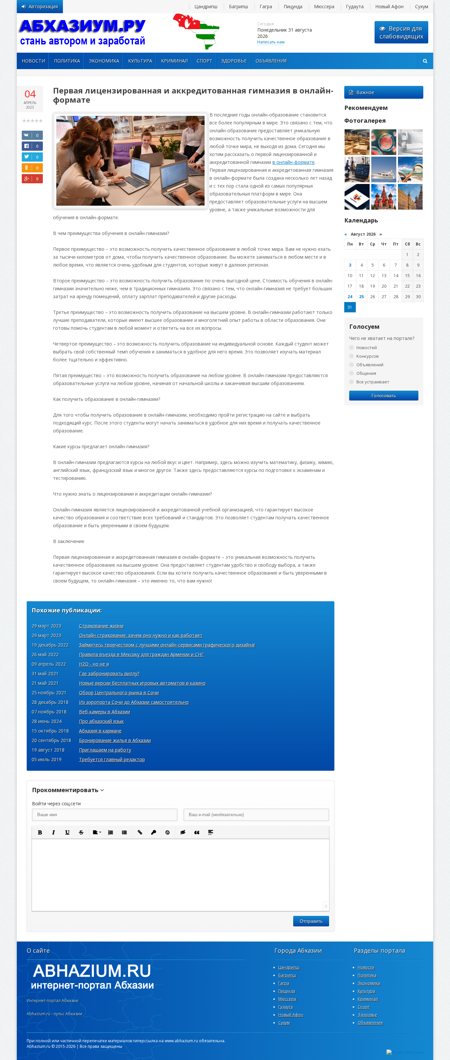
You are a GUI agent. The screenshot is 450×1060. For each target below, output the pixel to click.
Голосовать (384, 395)
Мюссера (324, 6)
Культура (140, 61)
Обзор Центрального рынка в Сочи (119, 692)
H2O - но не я (94, 664)
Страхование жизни (101, 626)
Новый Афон (389, 6)
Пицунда (293, 6)
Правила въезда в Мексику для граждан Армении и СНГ (141, 654)
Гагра (266, 6)
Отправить (311, 921)
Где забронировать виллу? (109, 673)
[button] (39, 832)
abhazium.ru (83, 32)
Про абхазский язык (101, 721)
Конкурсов (367, 356)
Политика (67, 61)
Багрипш (238, 6)
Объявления (271, 61)
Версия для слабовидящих (401, 32)
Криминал (174, 61)
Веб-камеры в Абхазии (104, 712)
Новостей (366, 347)
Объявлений (369, 365)
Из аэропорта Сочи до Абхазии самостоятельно (134, 702)
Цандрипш (205, 6)
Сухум (421, 6)
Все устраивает (372, 382)
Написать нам (271, 42)
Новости (33, 61)
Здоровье (234, 61)
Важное (365, 92)
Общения (366, 373)
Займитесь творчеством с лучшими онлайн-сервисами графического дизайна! (167, 645)
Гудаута (355, 6)
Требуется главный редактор (112, 759)
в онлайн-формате (293, 162)
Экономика (104, 61)
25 (361, 296)
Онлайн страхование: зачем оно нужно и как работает (141, 635)
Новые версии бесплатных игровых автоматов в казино (142, 683)
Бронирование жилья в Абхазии (115, 740)
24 (350, 296)
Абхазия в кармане (100, 731)
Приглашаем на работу (105, 750)
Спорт (204, 61)
